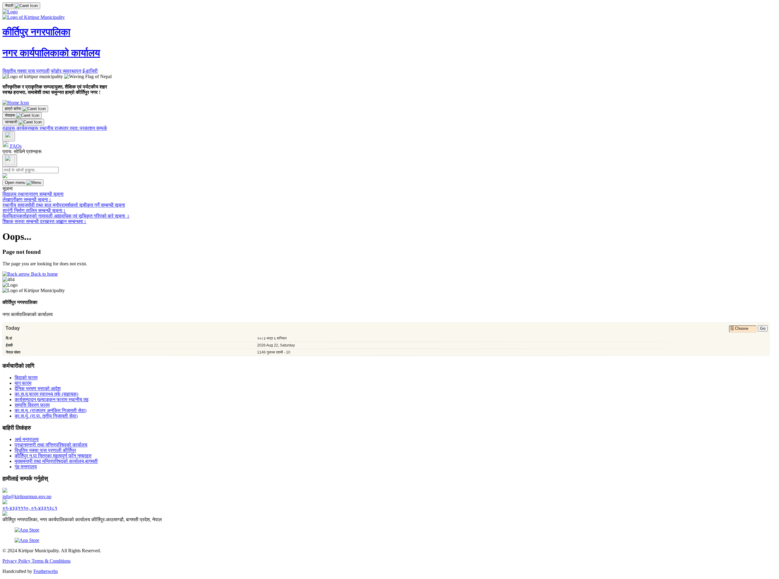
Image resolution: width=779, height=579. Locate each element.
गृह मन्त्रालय (26, 466)
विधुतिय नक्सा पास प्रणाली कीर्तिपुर (45, 450)
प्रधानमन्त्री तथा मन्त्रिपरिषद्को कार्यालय (51, 444)
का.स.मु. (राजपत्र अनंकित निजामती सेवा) (50, 410)
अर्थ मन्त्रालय (27, 439)
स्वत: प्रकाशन (83, 128)
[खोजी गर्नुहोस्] (8, 136)
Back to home (44, 274)
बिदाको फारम (26, 377)
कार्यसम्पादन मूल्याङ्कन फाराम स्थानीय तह (52, 399)
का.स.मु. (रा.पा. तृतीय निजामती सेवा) (46, 416)
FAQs (15, 146)
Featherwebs (45, 571)
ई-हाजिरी (90, 71)
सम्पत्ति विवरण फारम (32, 405)
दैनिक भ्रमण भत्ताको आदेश (38, 388)
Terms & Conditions (51, 560)
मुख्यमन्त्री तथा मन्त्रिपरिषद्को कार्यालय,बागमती (56, 461)
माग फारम (23, 383)
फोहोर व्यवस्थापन (66, 71)
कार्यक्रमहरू (28, 128)
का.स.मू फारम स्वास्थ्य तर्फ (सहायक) (46, 394)
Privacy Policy (17, 560)
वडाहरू (9, 128)
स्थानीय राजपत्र (55, 128)
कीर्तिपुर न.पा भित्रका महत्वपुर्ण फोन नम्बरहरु (53, 455)
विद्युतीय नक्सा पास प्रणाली (26, 71)
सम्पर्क (101, 128)
